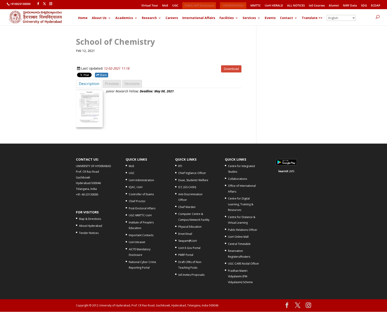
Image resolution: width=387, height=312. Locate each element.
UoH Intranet (137, 242)
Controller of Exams (141, 194)
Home (83, 18)
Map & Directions (90, 219)
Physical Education (190, 227)
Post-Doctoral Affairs (142, 208)
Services (249, 18)
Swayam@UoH (187, 241)
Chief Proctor (137, 201)
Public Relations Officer (242, 230)
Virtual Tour (149, 5)
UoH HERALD (274, 5)
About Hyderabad (90, 226)
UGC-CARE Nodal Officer (243, 263)
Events (270, 18)
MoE (165, 5)
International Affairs (198, 18)
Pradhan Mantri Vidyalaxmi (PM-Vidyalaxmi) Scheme (240, 276)
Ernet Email (185, 234)
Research (149, 18)
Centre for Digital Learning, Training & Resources (240, 204)
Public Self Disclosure (199, 5)
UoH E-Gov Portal (189, 248)
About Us (99, 18)
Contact (286, 18)
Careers (172, 18)
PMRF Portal (185, 255)
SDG (364, 5)
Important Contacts (141, 235)
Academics (124, 18)
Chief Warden (187, 207)
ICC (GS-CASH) (187, 187)
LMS (286, 171)
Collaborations (237, 179)
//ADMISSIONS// (233, 5)
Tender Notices (89, 233)
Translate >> (312, 18)
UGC (175, 5)
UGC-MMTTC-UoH (140, 215)
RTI (180, 166)
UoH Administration (141, 180)
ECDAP (375, 5)
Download (231, 69)
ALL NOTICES (296, 5)
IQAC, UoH (135, 187)
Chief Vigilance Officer (192, 173)
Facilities (226, 18)
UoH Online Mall (238, 237)
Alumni (334, 5)
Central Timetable (239, 244)
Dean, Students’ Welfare (193, 180)
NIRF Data (350, 5)
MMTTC (255, 5)
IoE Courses (317, 5)
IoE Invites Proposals (191, 275)
